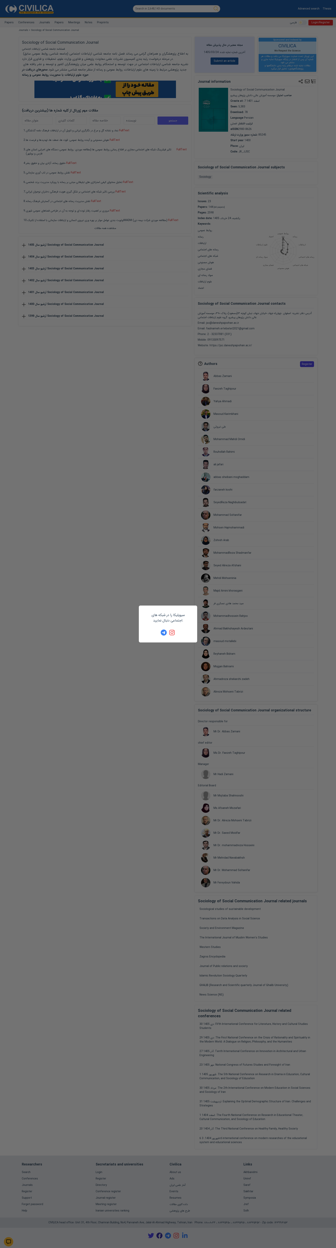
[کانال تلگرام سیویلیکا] (164, 632)
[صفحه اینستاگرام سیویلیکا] (172, 632)
